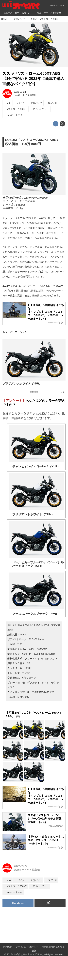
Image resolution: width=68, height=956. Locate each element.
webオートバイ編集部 (25, 95)
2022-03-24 (20, 91)
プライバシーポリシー (27, 946)
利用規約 (8, 946)
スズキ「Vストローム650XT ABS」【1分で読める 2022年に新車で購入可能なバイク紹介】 (33, 78)
